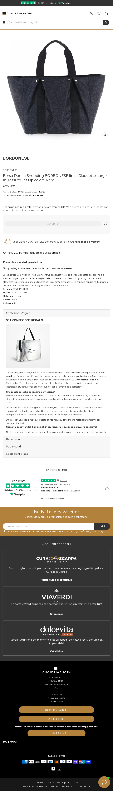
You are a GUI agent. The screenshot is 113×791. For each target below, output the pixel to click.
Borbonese (10, 170)
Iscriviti (102, 526)
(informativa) (96, 531)
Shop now (56, 614)
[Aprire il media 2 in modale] (56, 86)
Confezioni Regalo (18, 313)
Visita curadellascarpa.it (56, 579)
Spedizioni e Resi (17, 453)
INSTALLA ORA (56, 733)
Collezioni (10, 742)
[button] (58, 22)
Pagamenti (13, 446)
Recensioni (13, 439)
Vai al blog (56, 651)
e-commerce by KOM (81, 786)
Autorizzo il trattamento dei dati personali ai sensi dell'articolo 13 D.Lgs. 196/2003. (55, 531)
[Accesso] (91, 13)
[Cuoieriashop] (17, 13)
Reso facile (56, 719)
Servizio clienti (56, 709)
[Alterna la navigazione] (4, 22)
